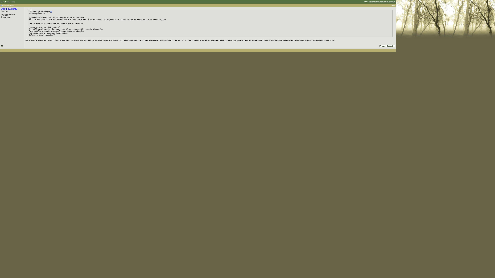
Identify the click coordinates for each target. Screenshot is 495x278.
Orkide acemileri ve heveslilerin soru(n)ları (382, 1)
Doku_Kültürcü (9, 8)
